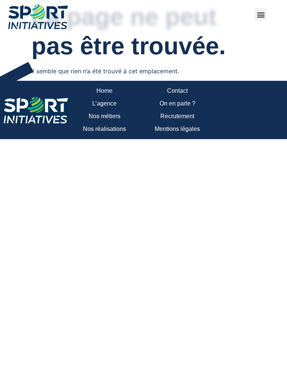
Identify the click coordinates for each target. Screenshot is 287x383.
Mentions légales (177, 129)
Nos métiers (104, 116)
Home (104, 91)
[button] (260, 14)
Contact (177, 91)
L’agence (104, 103)
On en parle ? (177, 103)
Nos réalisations (104, 129)
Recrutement (177, 116)
